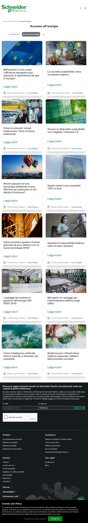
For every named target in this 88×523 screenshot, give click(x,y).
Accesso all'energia (31, 34)
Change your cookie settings (35, 519)
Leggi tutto (9, 86)
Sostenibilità (13, 21)
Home (5, 21)
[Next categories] (44, 34)
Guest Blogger (32, 93)
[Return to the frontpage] (13, 8)
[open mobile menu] (85, 8)
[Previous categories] (4, 34)
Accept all (55, 519)
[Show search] (80, 8)
